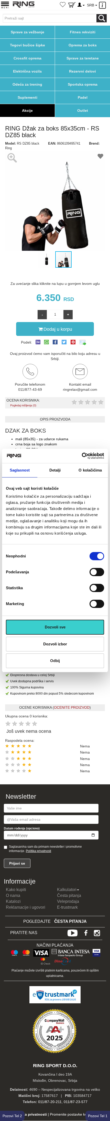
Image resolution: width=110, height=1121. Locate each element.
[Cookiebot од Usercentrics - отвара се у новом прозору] (81, 456)
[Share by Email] (82, 342)
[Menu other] (103, 5)
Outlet (82, 110)
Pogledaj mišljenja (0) (23, 405)
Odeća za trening (27, 84)
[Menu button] (5, 4)
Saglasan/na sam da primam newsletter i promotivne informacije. (45, 849)
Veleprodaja (68, 901)
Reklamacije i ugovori (25, 907)
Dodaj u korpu (57, 329)
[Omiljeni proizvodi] (63, 5)
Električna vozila (27, 71)
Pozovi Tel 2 (12, 1116)
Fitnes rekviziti (82, 32)
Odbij (55, 660)
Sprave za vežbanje (27, 32)
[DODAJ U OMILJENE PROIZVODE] (100, 157)
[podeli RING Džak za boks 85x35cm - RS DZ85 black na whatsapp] (46, 342)
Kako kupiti (16, 889)
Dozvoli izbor (55, 644)
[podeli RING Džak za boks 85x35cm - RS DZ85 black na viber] (38, 342)
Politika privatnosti (38, 851)
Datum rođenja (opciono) (22, 828)
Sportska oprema (82, 84)
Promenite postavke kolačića (73, 1114)
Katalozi (13, 901)
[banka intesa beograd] (71, 952)
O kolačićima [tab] (90, 470)
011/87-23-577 (75, 1102)
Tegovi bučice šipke (27, 45)
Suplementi (27, 97)
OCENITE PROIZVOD (72, 707)
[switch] (97, 572)
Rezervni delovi (82, 71)
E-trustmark (67, 907)
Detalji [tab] (55, 470)
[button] (10, 201)
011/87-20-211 (50, 1102)
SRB (91, 5)
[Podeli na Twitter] (64, 342)
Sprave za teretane (83, 58)
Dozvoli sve (55, 627)
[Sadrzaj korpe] (72, 6)
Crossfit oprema (27, 58)
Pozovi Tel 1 (97, 1116)
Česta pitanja (69, 895)
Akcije (27, 110)
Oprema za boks (83, 45)
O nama (13, 895)
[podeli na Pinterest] (73, 342)
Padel (82, 97)
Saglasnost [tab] (20, 470)
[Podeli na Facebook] (55, 342)
